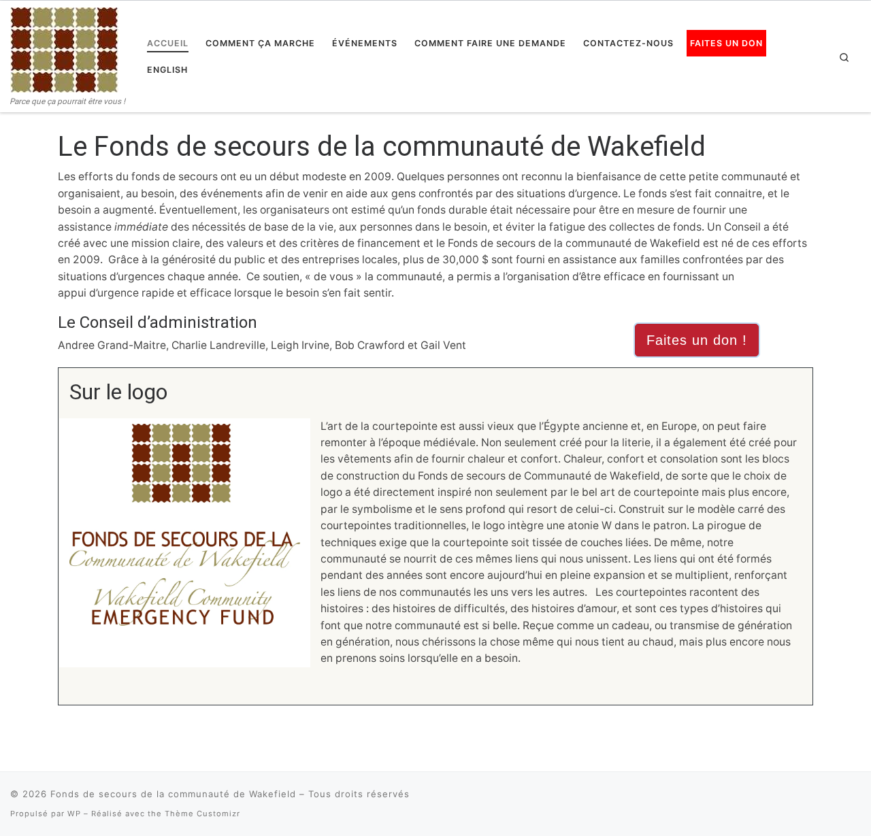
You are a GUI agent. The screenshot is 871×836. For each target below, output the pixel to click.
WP (74, 813)
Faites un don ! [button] (696, 340)
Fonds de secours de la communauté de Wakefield (173, 793)
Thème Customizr (202, 813)
